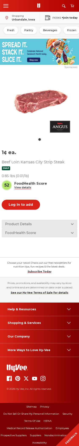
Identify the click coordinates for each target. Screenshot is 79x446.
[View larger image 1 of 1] (39, 102)
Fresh (10, 30)
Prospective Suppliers (14, 435)
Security (67, 413)
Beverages (50, 30)
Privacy (44, 406)
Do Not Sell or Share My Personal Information (31, 413)
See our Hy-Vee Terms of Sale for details (39, 292)
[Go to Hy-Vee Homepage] (39, 5)
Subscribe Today (39, 271)
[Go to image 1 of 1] (39, 139)
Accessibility (39, 442)
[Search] (63, 6)
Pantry (28, 30)
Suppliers (35, 435)
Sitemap (31, 406)
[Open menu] (5, 5)
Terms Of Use (32, 420)
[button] (22, 187)
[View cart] (72, 6)
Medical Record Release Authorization (29, 428)
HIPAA (48, 420)
